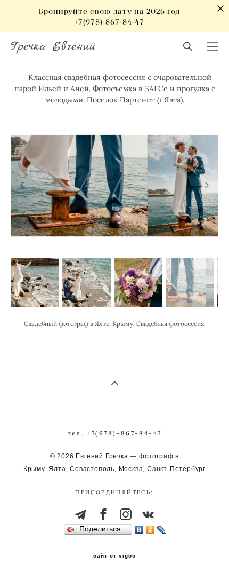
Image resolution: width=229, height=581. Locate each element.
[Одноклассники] (150, 527)
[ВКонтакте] (139, 527)
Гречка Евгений (53, 46)
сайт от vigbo (114, 556)
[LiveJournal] (161, 527)
